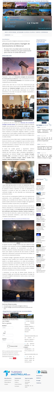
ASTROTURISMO (12, 32)
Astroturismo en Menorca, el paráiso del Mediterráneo (16, 218)
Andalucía (38, 378)
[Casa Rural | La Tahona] (6, 316)
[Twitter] (29, 23)
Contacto (6, 384)
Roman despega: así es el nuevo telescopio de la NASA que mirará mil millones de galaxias (44, 148)
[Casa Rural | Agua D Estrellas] (43, 86)
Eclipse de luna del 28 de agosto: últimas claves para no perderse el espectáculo (44, 139)
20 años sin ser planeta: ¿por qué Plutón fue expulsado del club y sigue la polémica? (40, 268)
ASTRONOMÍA (20, 32)
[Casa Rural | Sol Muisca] (9, 12)
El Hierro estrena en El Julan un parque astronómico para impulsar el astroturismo (44, 131)
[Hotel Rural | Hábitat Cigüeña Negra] (43, 70)
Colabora (16, 382)
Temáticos (38, 383)
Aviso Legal (27, 380)
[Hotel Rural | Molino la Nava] (45, 12)
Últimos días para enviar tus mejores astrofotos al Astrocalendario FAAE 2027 (40, 258)
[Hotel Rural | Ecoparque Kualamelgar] (21, 12)
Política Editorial (7, 382)
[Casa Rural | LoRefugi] (9, 5)
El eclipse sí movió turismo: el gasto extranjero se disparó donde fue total (41, 248)
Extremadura (39, 375)
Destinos (7, 39)
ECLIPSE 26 (26, 32)
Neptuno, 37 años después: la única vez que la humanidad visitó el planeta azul (40, 239)
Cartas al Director (18, 384)
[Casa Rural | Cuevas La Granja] (43, 78)
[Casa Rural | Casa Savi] (45, 5)
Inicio (6, 32)
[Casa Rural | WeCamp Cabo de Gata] (43, 101)
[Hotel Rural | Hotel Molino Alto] (30, 316)
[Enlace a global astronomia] (44, 169)
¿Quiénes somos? (7, 380)
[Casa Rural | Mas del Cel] (43, 94)
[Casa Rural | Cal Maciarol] (33, 5)
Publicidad (17, 380)
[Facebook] (27, 23)
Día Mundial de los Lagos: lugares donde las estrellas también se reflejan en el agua (44, 156)
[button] (4, 65)
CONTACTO (7, 35)
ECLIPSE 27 (32, 32)
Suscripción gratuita (44, 28)
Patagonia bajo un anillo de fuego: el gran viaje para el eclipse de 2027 (40, 187)
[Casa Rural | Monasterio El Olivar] (33, 12)
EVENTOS (38, 32)
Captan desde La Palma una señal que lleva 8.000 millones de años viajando (40, 227)
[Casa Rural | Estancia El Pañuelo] (21, 5)
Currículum (17, 386)
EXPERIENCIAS (44, 32)
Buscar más (44, 122)
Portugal (38, 380)
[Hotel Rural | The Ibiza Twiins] (43, 117)
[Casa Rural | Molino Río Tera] (43, 62)
